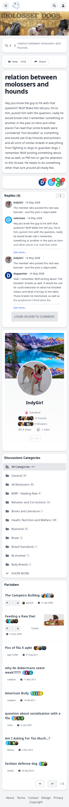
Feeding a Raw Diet (20, 616)
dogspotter (20, 273)
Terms (21, 798)
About (10, 798)
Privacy (58, 798)
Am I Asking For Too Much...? (27, 738)
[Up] (7, 602)
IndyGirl (18, 202)
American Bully (17, 693)
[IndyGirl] (60, 182)
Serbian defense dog (21, 763)
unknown (19, 218)
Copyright (36, 802)
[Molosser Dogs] (16, 5)
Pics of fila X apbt (18, 647)
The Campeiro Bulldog (22, 595)
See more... (20, 252)
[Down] (18, 602)
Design (46, 798)
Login (18, 317)
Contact (33, 798)
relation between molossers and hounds (39, 45)
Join (31, 317)
